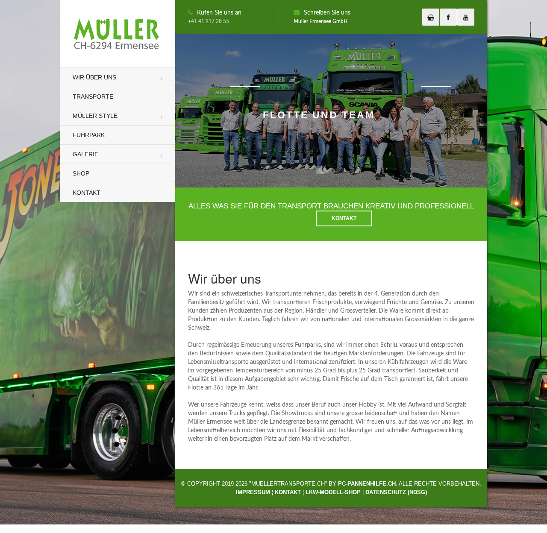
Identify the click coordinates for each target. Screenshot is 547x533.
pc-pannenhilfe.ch (367, 483)
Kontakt (86, 192)
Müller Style (95, 115)
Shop (81, 173)
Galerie (85, 154)
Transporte (93, 96)
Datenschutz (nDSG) (396, 492)
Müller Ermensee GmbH (320, 21)
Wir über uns (94, 77)
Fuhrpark (89, 135)
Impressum (253, 492)
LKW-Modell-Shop (333, 492)
